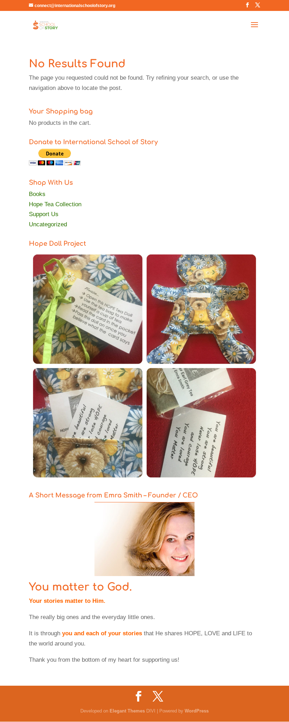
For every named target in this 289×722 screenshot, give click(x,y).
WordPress (197, 711)
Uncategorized (48, 224)
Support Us (44, 214)
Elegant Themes (127, 711)
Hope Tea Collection (55, 204)
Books (37, 194)
